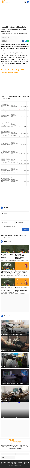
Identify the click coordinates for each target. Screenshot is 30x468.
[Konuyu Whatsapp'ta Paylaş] (28, 41)
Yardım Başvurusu (25, 463)
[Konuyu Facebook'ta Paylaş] (23, 41)
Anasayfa (2, 33)
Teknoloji (11, 465)
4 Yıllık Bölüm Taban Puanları (10, 33)
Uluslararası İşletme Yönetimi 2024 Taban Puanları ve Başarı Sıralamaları (20, 256)
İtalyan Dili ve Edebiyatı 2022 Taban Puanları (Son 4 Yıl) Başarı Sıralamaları (21, 272)
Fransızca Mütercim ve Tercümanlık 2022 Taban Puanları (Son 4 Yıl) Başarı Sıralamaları (21, 290)
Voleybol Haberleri (17, 465)
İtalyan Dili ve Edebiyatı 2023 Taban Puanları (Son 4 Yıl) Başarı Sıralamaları (8, 272)
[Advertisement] (15, 85)
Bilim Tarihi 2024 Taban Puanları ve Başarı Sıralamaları (7, 256)
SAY (19, 106)
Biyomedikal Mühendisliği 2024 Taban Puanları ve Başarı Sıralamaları (7, 289)
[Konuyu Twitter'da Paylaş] (26, 41)
